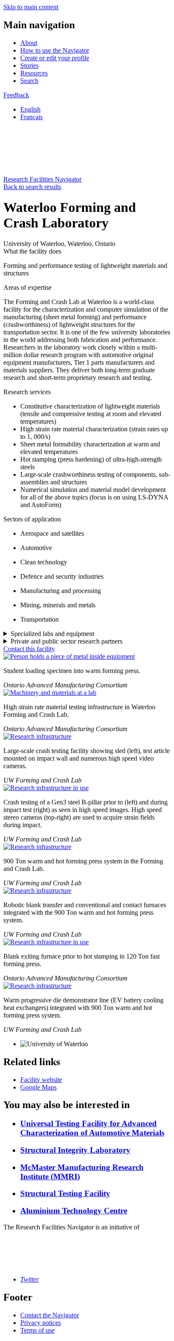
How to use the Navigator (54, 50)
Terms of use (37, 1330)
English (30, 109)
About (28, 42)
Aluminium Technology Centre (73, 1210)
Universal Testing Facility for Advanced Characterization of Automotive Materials (92, 1128)
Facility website (41, 1079)
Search (29, 80)
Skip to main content (30, 7)
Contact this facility (29, 648)
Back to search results (32, 186)
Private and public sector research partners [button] (66, 641)
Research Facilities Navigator (42, 179)
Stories (29, 65)
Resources (34, 73)
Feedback (16, 95)
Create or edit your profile (54, 57)
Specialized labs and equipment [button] (52, 633)
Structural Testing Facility (65, 1193)
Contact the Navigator (49, 1315)
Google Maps (38, 1087)
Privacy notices (40, 1322)
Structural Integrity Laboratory (75, 1150)
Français (31, 116)
